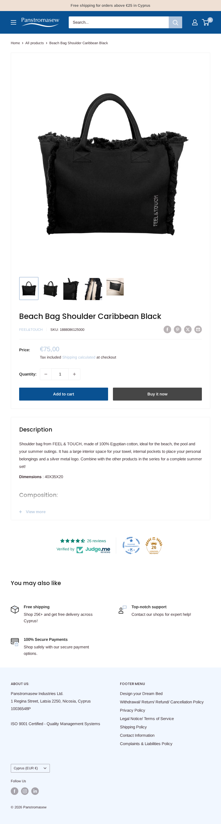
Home (15, 43)
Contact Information (137, 735)
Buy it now (157, 394)
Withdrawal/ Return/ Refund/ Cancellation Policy (162, 702)
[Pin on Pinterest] (177, 329)
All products (34, 43)
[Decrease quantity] (45, 374)
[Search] (175, 22)
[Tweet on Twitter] (188, 329)
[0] (205, 22)
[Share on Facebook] (167, 329)
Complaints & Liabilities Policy (146, 743)
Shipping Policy (133, 727)
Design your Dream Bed (141, 693)
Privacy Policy (132, 710)
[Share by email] (198, 329)
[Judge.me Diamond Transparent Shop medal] (131, 545)
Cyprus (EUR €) (26, 768)
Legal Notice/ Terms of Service (147, 718)
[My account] (195, 22)
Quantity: (28, 374)
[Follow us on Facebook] (14, 791)
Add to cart (63, 394)
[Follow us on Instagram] (25, 791)
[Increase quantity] (74, 374)
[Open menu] (13, 22)
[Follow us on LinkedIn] (35, 791)
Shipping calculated (78, 357)
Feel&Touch (31, 330)
